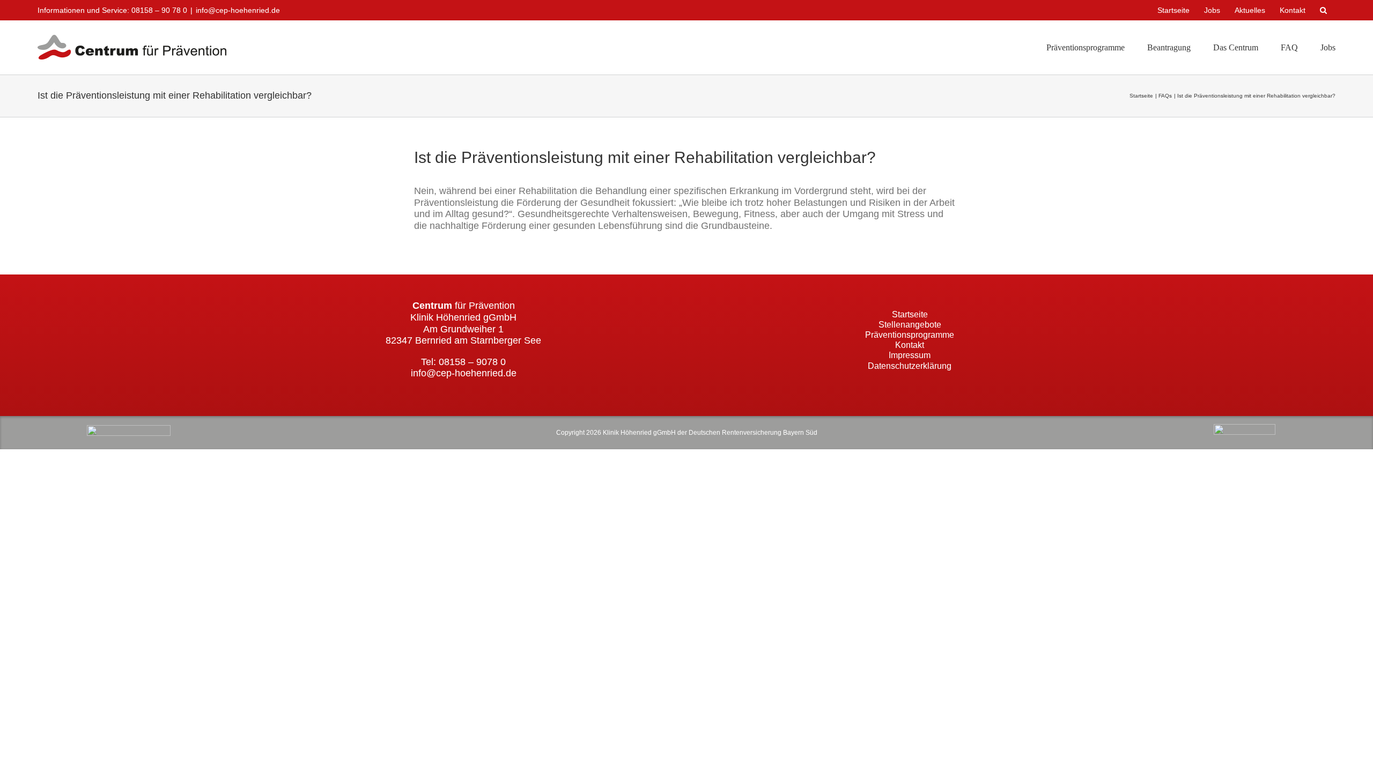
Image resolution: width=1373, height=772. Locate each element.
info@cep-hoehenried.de (238, 10)
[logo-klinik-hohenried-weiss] (129, 430)
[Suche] (1324, 10)
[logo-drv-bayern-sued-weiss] (1244, 429)
